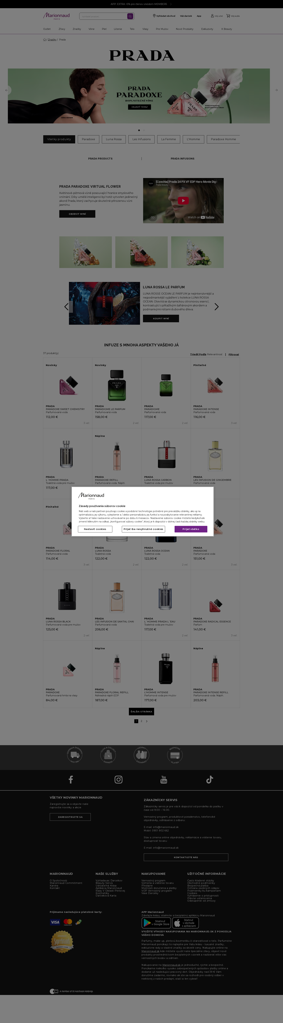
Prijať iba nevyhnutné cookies (143, 529)
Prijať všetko (191, 529)
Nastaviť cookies (95, 529)
